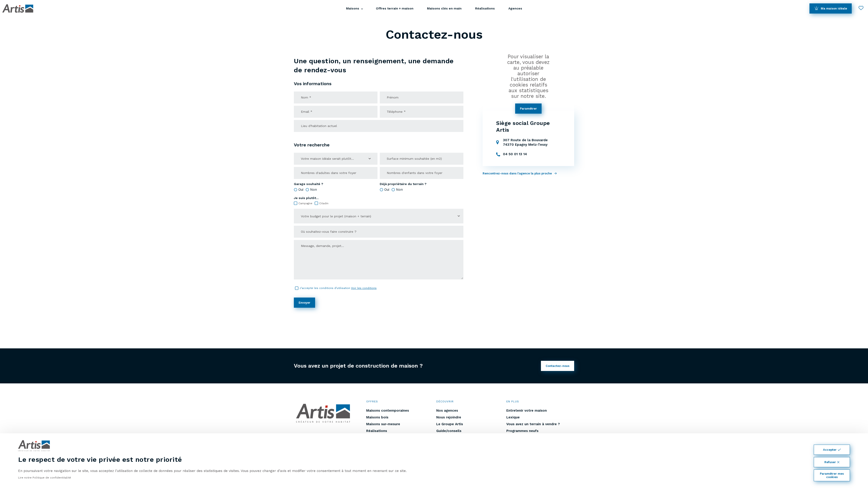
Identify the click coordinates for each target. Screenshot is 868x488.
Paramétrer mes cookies (832, 475)
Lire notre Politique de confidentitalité (44, 477)
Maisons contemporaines (387, 410)
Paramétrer (528, 108)
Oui (300, 190)
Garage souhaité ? (308, 184)
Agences (515, 8)
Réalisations (485, 8)
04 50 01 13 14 (515, 154)
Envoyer (304, 302)
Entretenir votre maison (526, 410)
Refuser (830, 462)
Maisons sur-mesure (383, 424)
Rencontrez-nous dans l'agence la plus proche (517, 173)
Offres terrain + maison (394, 8)
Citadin (323, 203)
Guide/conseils (448, 431)
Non (313, 190)
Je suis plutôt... (306, 198)
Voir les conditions (364, 288)
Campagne (305, 203)
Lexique (513, 417)
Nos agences (447, 410)
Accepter (830, 449)
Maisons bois (377, 417)
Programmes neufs (522, 431)
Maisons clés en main (444, 8)
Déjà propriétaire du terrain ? (403, 184)
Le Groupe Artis (449, 424)
